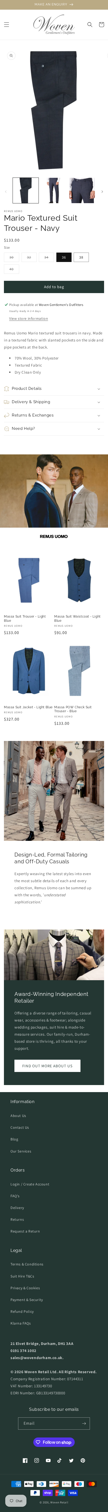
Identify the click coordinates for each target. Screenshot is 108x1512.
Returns (17, 1219)
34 (49, 258)
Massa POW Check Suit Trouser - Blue (73, 709)
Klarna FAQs (20, 1323)
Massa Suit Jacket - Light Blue (28, 707)
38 (81, 257)
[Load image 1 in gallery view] (26, 190)
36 (64, 257)
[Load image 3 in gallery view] (82, 190)
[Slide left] (6, 191)
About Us (18, 1115)
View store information (28, 318)
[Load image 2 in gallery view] (54, 190)
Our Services (20, 1151)
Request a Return (25, 1231)
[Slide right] (102, 191)
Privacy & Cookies (25, 1288)
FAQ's (15, 1196)
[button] (6, 24)
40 (14, 270)
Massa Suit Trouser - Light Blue (25, 619)
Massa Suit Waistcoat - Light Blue (77, 619)
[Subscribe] (84, 1423)
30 (14, 258)
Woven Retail (59, 1502)
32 (32, 258)
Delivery (17, 1207)
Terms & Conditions (27, 1264)
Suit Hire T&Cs (22, 1276)
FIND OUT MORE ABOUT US (47, 1065)
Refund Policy (22, 1311)
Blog (14, 1139)
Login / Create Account (29, 1184)
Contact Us (19, 1127)
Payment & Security (26, 1299)
